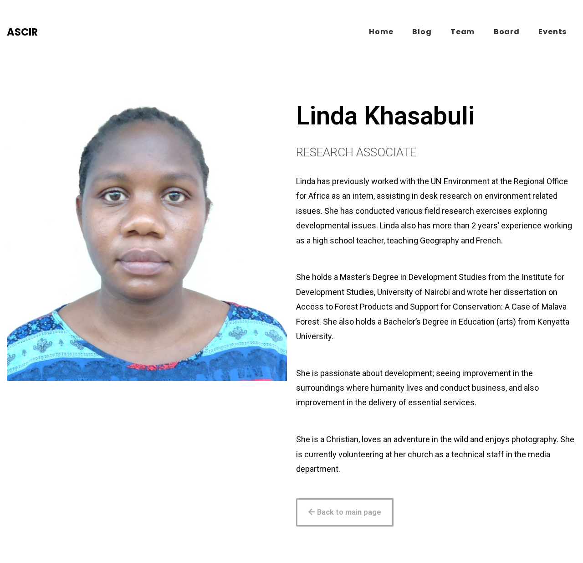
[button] (345, 512)
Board (507, 31)
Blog (421, 31)
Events (552, 31)
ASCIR (22, 32)
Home (381, 31)
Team (462, 31)
